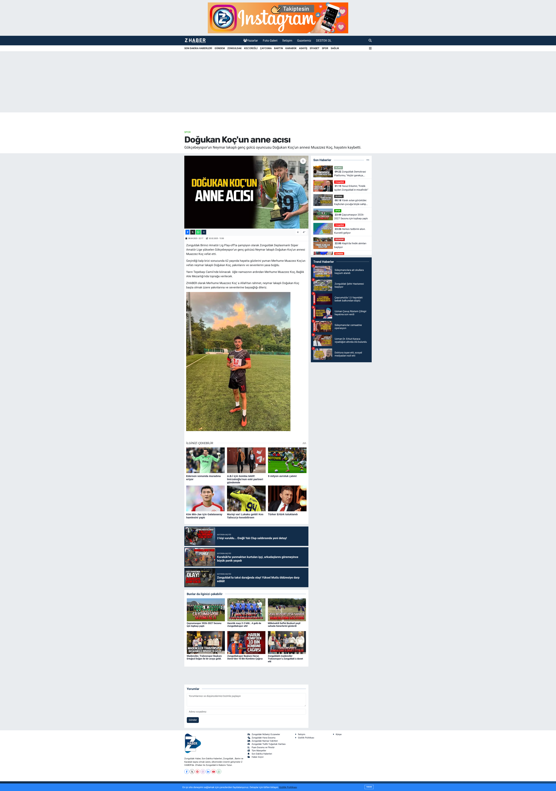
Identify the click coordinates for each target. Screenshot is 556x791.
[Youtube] (213, 771)
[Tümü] (367, 159)
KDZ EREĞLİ (251, 48)
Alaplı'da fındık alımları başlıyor (350, 245)
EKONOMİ (339, 239)
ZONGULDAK (234, 48)
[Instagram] (202, 771)
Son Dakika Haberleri (262, 753)
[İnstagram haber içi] (278, 17)
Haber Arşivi (258, 757)
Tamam (369, 787)
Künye (339, 734)
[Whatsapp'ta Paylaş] (198, 232)
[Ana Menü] (370, 48)
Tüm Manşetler (259, 750)
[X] (192, 771)
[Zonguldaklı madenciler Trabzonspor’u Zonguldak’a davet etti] (287, 642)
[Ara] (370, 40)
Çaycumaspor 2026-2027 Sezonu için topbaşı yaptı (204, 624)
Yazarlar (252, 40)
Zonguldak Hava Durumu (263, 737)
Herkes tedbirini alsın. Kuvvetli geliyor (349, 231)
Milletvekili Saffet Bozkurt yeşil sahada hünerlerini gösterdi (284, 624)
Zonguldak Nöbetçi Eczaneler (266, 734)
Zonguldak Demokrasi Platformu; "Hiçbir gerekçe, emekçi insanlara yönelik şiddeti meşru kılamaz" (351, 173)
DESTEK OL (323, 40)
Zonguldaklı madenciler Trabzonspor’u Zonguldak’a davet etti (285, 659)
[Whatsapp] (218, 771)
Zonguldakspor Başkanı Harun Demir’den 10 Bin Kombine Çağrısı (245, 657)
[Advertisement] (278, 89)
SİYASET (314, 48)
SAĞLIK (335, 48)
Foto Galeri (270, 40)
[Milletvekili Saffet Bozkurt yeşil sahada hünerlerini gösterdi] (287, 609)
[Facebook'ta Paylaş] (187, 232)
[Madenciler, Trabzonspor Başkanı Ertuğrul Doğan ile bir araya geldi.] (206, 642)
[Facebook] (186, 771)
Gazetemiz (304, 40)
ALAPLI (338, 168)
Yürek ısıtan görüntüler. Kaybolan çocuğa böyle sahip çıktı (350, 202)
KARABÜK (291, 48)
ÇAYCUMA (266, 48)
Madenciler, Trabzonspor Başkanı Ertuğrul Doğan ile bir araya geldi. (204, 657)
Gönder (193, 719)
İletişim (287, 40)
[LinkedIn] (208, 771)
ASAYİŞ (303, 48)
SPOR (325, 48)
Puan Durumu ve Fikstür (263, 747)
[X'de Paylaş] (192, 232)
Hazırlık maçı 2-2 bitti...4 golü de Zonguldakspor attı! (244, 624)
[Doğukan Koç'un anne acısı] (246, 192)
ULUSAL (338, 196)
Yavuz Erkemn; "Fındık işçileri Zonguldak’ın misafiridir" (351, 188)
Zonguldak (339, 182)
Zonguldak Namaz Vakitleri (265, 741)
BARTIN (278, 48)
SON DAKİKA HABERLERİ (198, 48)
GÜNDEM (220, 48)
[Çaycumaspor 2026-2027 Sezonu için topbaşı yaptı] (206, 609)
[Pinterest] (197, 771)
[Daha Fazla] (203, 232)
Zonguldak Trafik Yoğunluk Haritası (269, 744)
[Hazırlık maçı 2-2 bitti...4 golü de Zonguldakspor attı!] (246, 609)
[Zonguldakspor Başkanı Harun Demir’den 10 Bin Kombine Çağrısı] (246, 642)
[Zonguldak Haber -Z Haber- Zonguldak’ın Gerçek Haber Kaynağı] (195, 40)
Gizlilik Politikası (306, 737)
